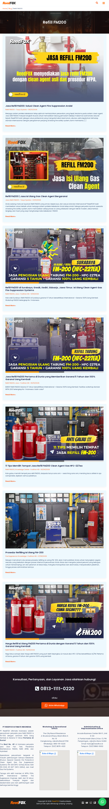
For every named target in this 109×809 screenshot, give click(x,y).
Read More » (10, 126)
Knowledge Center (22, 470)
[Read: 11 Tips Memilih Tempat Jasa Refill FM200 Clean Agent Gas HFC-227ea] (54, 434)
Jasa (7, 200)
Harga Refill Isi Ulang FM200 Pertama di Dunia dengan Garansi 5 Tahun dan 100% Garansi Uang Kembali (50, 645)
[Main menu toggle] (103, 3)
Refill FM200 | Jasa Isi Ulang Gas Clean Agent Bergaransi (36, 196)
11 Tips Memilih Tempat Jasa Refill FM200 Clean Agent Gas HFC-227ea (43, 465)
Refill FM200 (10, 110)
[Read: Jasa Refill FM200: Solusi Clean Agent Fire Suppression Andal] (54, 69)
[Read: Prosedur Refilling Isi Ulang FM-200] (54, 520)
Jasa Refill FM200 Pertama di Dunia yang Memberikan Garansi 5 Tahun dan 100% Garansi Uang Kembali (50, 378)
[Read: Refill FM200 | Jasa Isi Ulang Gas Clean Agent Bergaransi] (54, 165)
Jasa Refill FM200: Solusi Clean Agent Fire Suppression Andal (38, 105)
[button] (97, 3)
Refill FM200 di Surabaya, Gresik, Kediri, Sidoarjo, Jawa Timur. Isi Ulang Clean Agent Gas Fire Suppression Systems (53, 289)
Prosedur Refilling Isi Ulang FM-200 (24, 552)
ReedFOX (55, 801)
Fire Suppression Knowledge (15, 556)
